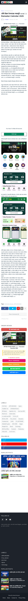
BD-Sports (4, 411)
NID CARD (14, 424)
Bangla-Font (5, 426)
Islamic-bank (12, 413)
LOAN (12, 421)
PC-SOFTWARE (19, 421)
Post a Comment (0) (14, 314)
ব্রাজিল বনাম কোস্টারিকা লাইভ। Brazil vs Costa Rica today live (17, 586)
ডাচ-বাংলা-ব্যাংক (12, 431)
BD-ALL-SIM (5, 418)
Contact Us (14, 597)
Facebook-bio (5, 421)
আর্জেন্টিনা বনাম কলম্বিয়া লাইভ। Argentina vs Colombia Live (17, 475)
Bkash (11, 426)
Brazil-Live (4, 413)
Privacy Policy (22, 597)
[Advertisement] (14, 111)
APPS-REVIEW (17, 304)
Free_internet (13, 418)
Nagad (21, 424)
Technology (17, 426)
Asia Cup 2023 (21, 411)
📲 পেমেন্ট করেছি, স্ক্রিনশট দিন (14, 368)
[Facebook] (5, 308)
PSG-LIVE (4, 431)
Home (2, 10)
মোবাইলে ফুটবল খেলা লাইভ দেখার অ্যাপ (11, 471)
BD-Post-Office (5, 429)
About (8, 597)
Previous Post (5, 318)
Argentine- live (12, 411)
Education (21, 418)
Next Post (24, 318)
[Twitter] (12, 308)
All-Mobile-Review (9, 10)
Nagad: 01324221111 (14, 364)
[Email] (21, 308)
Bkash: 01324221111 (14, 360)
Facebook (13, 429)
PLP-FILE (4, 406)
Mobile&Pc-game (6, 424)
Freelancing (20, 429)
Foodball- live (5, 408)
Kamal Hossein (16, 595)
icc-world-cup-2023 (6, 416)
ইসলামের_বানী (15, 416)
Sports (20, 406)
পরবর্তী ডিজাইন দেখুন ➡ (14, 372)
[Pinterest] (18, 308)
